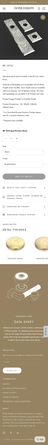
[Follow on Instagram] (4, 433)
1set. (5, 70)
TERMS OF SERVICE (11, 397)
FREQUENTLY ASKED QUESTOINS (16, 401)
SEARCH (6, 384)
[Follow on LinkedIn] (18, 433)
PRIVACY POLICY (10, 392)
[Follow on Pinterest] (11, 433)
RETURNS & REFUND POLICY (15, 388)
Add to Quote (24, 176)
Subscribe (12, 370)
